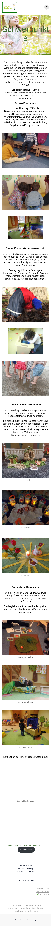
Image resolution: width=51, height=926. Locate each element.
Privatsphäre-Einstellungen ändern (25, 905)
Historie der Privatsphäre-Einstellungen (25, 908)
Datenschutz (42, 891)
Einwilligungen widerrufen (25, 911)
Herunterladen (26, 849)
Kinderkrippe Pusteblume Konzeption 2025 (25, 845)
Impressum (43, 888)
